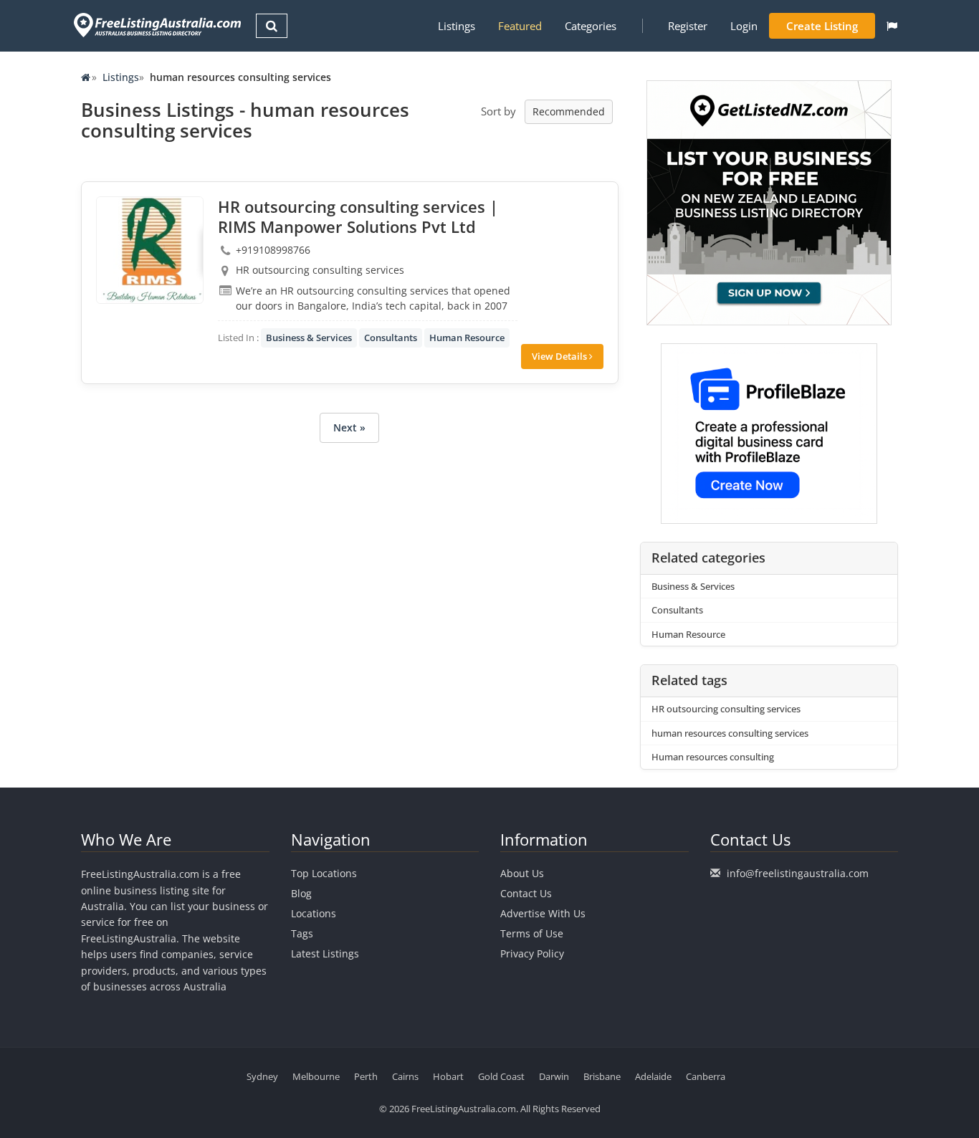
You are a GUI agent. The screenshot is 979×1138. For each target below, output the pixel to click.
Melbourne (316, 1076)
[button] (892, 26)
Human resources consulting (712, 756)
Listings (456, 26)
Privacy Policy (532, 953)
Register (687, 26)
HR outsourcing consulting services (726, 708)
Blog (301, 893)
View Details (560, 356)
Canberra (705, 1076)
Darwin (554, 1076)
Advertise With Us (543, 913)
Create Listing (822, 26)
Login (744, 26)
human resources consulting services (729, 733)
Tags (302, 933)
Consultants (390, 337)
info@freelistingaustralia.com (798, 873)
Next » (349, 427)
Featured (520, 26)
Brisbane (602, 1076)
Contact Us (526, 893)
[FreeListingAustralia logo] (156, 24)
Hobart (448, 1076)
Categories (590, 26)
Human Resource (467, 337)
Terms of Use (531, 933)
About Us (522, 873)
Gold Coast (501, 1076)
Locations (313, 913)
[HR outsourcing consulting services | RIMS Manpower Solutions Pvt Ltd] (150, 250)
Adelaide (653, 1076)
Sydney (262, 1076)
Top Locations (324, 873)
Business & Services (309, 337)
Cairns (405, 1076)
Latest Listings (325, 953)
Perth (366, 1076)
